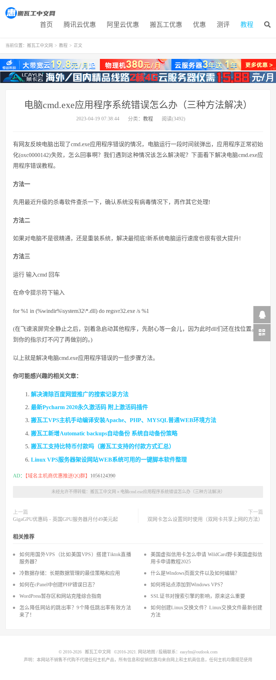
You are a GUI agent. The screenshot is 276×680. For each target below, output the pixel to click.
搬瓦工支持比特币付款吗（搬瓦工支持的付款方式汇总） (103, 446)
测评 (223, 24)
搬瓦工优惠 (166, 24)
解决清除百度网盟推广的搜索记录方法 (80, 394)
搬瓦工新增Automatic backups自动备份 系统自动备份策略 (104, 433)
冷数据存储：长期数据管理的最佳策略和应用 (69, 573)
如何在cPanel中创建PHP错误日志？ (58, 584)
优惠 (199, 24)
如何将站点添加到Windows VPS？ (188, 584)
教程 (246, 24)
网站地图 (146, 651)
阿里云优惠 (123, 24)
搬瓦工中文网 (30, 13)
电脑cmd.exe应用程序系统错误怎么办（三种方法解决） (138, 105)
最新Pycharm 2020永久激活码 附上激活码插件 (89, 407)
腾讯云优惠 (80, 24)
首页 (46, 24)
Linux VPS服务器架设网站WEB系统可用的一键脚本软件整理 (109, 460)
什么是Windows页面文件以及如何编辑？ (195, 573)
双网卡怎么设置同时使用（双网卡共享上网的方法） (205, 519)
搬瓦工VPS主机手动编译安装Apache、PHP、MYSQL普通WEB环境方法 (123, 420)
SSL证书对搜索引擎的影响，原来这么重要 (198, 596)
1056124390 (102, 475)
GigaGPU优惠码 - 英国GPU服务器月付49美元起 (65, 519)
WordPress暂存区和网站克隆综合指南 (60, 596)
